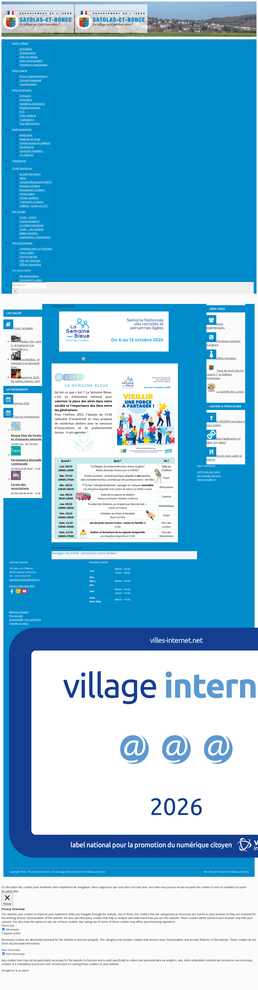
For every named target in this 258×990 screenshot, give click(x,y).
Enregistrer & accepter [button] (15, 970)
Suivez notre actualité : (22, 586)
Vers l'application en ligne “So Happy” (223, 440)
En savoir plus (10, 891)
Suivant (69, 306)
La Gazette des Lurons (230, 391)
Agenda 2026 (21, 403)
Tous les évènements (26, 416)
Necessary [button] (8, 925)
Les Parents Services (209, 475)
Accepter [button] (241, 887)
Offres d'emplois (226, 358)
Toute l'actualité (23, 328)
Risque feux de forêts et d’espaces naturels (26, 437)
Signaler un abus (19, 623)
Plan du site (15, 615)
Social (78, 547)
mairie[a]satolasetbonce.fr (24, 579)
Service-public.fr (206, 479)
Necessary (12, 929)
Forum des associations (20, 486)
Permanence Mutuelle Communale (26, 462)
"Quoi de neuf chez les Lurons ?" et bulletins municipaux (225, 374)
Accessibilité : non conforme (25, 619)
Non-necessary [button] (11, 950)
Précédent (58, 306)
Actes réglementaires (215, 325)
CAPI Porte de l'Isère (208, 472)
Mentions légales (19, 612)
